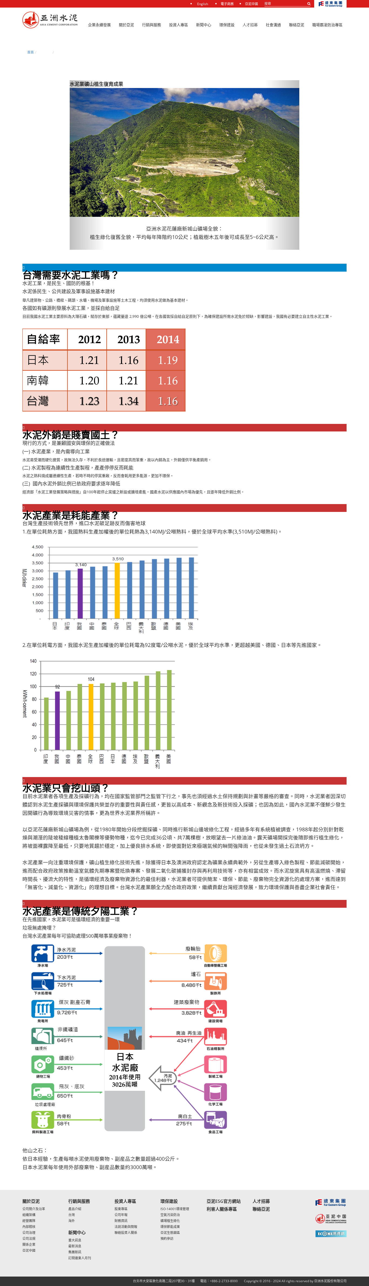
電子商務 (227, 4)
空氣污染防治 (170, 1215)
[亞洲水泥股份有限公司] (50, 20)
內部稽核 (28, 1226)
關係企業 (28, 1244)
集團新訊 (74, 1252)
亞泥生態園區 (170, 1232)
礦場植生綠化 (170, 1221)
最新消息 (74, 1246)
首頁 (30, 52)
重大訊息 (74, 1240)
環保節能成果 (170, 1226)
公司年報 (121, 1215)
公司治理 (28, 1232)
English (202, 4)
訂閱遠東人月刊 (79, 1258)
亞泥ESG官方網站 (224, 1201)
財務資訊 (121, 1221)
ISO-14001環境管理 (174, 1209)
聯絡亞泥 (261, 1209)
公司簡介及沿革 (33, 1209)
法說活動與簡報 (126, 1226)
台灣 (71, 1215)
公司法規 (28, 1238)
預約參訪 (166, 1238)
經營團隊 (28, 1221)
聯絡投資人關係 (126, 1232)
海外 (71, 1221)
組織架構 (28, 1215)
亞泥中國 (251, 4)
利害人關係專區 (222, 1209)
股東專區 (121, 1209)
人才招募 (250, 24)
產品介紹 (74, 1209)
